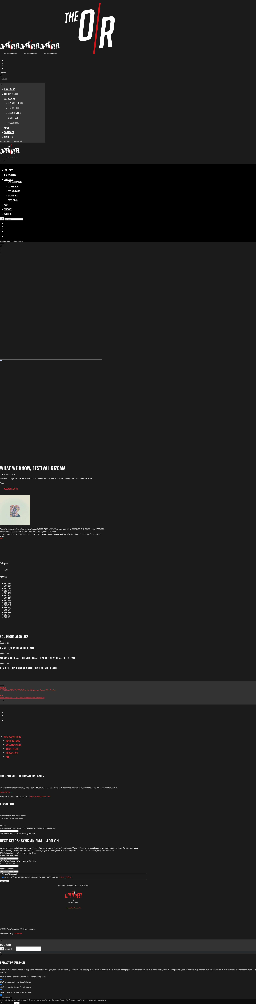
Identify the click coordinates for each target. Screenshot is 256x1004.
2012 (5, 617)
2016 (5, 607)
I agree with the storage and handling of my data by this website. (38, 877)
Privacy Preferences (7, 1003)
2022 (5, 593)
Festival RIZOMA (11, 488)
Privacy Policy (65, 877)
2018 (5, 602)
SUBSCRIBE (4, 881)
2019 (5, 600)
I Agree (17, 1003)
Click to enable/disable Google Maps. (15, 987)
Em (1, 538)
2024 (5, 588)
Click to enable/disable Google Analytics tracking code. (23, 976)
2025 (5, 586)
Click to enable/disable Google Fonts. (15, 982)
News (6, 570)
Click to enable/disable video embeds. (16, 992)
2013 (5, 614)
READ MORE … (6, 792)
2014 (5, 612)
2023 (5, 590)
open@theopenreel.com (40, 796)
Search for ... (9, 949)
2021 (5, 595)
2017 (5, 605)
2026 (5, 583)
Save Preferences (6, 997)
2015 (5, 610)
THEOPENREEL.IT (73, 908)
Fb (2, 538)
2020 (5, 598)
